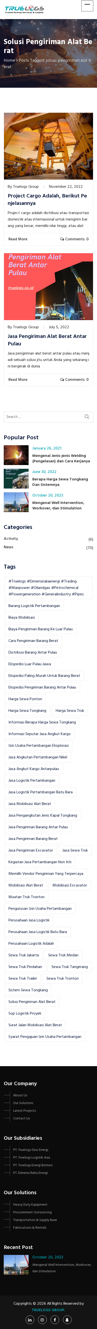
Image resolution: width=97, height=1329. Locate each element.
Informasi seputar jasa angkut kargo (39, 734)
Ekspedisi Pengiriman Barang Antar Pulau (42, 687)
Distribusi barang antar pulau (32, 652)
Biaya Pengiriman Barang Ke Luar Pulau (40, 629)
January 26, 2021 (46, 448)
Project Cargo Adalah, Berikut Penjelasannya (47, 200)
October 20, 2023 (47, 495)
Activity (11, 539)
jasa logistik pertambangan (31, 780)
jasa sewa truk (75, 850)
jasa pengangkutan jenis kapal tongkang (42, 815)
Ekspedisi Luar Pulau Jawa (29, 664)
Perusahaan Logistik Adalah (31, 944)
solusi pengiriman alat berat (31, 1002)
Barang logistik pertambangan (34, 606)
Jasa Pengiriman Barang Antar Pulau (38, 827)
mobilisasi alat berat (25, 885)
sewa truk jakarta (23, 955)
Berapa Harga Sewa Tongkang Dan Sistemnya (60, 482)
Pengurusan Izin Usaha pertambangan (40, 909)
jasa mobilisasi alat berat (29, 804)
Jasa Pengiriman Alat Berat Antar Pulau (47, 340)
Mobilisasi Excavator (69, 885)
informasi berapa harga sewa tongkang (42, 722)
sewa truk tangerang (69, 967)
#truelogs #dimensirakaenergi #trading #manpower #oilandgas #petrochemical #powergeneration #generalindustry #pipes (46, 588)
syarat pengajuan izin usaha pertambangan (44, 1037)
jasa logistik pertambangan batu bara (40, 792)
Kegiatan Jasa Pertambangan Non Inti (39, 862)
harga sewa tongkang (27, 711)
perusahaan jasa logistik (28, 920)
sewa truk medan (63, 955)
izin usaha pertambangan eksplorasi (38, 746)
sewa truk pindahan (25, 967)
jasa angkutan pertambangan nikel (37, 757)
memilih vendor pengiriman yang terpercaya (45, 874)
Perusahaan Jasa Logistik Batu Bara (37, 932)
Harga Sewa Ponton (25, 699)
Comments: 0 (76, 239)
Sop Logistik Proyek (24, 1013)
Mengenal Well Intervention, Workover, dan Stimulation (58, 506)
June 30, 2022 (44, 472)
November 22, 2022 (66, 187)
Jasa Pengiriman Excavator (30, 850)
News (8, 547)
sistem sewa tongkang (28, 990)
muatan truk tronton (26, 897)
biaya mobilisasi (21, 617)
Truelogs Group (26, 187)
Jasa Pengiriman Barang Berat (33, 839)
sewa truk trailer (22, 978)
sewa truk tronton (63, 978)
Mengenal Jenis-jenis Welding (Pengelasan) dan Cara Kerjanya (61, 459)
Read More (18, 239)
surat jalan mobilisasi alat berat (35, 1025)
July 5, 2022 (59, 327)
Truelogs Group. (48, 1310)
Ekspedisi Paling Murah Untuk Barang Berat (44, 676)
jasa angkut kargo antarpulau (33, 769)
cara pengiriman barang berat (33, 641)
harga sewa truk (70, 711)
